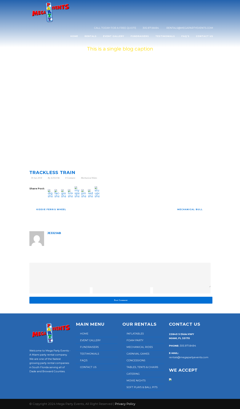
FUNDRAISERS (89, 347)
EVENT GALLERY (90, 340)
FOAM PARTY (135, 340)
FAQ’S (84, 360)
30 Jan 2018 (36, 178)
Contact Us (204, 36)
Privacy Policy (125, 404)
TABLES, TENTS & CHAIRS (142, 367)
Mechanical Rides (89, 178)
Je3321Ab (55, 178)
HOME (84, 333)
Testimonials (165, 36)
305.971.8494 (188, 345)
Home (74, 36)
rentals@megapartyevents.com (188, 357)
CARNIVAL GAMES (138, 353)
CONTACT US (88, 367)
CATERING (133, 373)
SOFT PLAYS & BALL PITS (142, 387)
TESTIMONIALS (89, 353)
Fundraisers (140, 36)
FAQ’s (185, 36)
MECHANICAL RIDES (140, 347)
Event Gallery (113, 36)
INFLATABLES (135, 333)
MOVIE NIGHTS (136, 380)
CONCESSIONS (136, 360)
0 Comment (70, 178)
